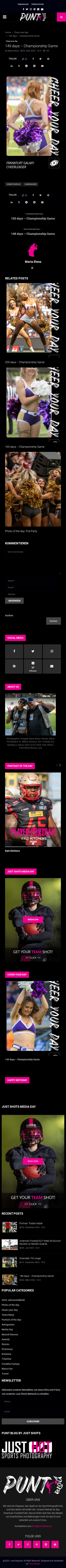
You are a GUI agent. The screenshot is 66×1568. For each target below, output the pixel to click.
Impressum (23, 4)
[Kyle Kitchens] (33, 809)
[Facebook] (9, 1544)
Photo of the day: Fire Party (21, 531)
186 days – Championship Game (36, 1276)
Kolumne (6, 1354)
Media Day (7, 1329)
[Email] (55, 1544)
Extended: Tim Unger (30, 1258)
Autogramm (8, 1324)
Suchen (9, 615)
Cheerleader (30, 184)
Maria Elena (13, 51)
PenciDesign (34, 1564)
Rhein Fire (7, 1368)
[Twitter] (18, 1544)
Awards (6, 1339)
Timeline (6, 1359)
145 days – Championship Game (22, 1059)
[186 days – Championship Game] (10, 1279)
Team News (8, 1314)
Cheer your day (11, 41)
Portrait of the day (11, 1319)
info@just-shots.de (42, 1526)
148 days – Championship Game (33, 234)
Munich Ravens (10, 1334)
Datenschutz (37, 4)
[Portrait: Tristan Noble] (10, 1227)
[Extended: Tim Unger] (10, 1262)
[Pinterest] (36, 1544)
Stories (5, 1344)
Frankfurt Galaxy (11, 1364)
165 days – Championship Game (24, 446)
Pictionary (7, 1349)
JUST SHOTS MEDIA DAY (20, 871)
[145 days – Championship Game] (33, 1018)
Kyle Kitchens (12, 850)
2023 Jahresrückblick (13, 1300)
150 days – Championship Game (33, 218)
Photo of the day (10, 1305)
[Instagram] (27, 1544)
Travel (5, 1373)
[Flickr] (46, 1544)
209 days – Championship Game (24, 362)
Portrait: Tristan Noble (30, 1223)
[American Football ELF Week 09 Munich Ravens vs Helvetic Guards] (10, 1244)
